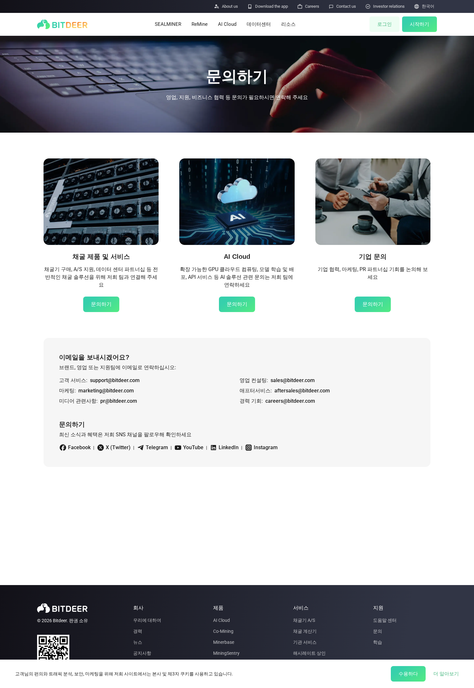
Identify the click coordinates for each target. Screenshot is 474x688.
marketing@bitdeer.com (106, 391)
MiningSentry (226, 653)
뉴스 (137, 642)
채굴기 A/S (304, 620)
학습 (377, 642)
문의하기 (101, 304)
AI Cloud (227, 24)
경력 (137, 631)
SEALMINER (168, 24)
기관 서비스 (305, 642)
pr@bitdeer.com (118, 401)
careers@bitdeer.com (290, 401)
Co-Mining (223, 631)
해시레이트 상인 (309, 653)
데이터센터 (259, 24)
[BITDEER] (62, 24)
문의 (377, 631)
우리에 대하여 (147, 620)
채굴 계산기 (305, 631)
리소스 (288, 24)
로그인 (384, 24)
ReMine (200, 24)
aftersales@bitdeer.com (302, 391)
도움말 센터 (385, 620)
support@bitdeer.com (115, 380)
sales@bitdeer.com (293, 380)
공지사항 (142, 653)
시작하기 (419, 24)
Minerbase (223, 642)
